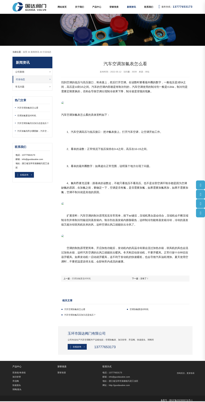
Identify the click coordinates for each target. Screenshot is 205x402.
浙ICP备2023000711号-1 (181, 400)
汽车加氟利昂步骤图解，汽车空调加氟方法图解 (32, 130)
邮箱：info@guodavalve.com (116, 377)
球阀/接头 (16, 389)
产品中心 (96, 7)
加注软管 (16, 377)
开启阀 (15, 381)
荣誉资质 (114, 7)
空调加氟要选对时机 (25, 115)
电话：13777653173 (112, 372)
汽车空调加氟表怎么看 (26, 107)
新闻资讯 (131, 7)
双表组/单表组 (19, 372)
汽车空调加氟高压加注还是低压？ (32, 123)
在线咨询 (24, 175)
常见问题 (19, 86)
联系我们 (148, 7)
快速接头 (16, 385)
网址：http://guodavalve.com (116, 385)
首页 (25, 52)
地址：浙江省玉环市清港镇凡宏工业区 (120, 381)
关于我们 (79, 7)
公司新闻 (19, 72)
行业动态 (47, 52)
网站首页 (62, 7)
